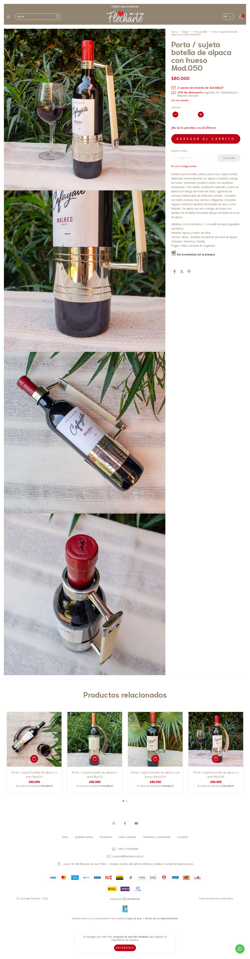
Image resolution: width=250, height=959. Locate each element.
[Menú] (9, 17)
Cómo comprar (127, 837)
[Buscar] (58, 17)
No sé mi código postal (183, 166)
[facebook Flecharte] (125, 823)
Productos (106, 837)
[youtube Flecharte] (136, 823)
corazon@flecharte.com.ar (128, 856)
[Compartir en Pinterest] (189, 271)
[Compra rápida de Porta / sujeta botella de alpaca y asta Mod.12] (95, 759)
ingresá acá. (134, 918)
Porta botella (200, 31)
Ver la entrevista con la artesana (195, 254)
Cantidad (175, 108)
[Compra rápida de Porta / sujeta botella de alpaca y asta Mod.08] (216, 759)
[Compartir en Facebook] (174, 271)
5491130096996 (128, 849)
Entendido (125, 947)
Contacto (182, 837)
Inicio (174, 31)
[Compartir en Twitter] (182, 271)
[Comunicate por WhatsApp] (239, 948)
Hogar (185, 31)
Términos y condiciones (157, 837)
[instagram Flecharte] (113, 823)
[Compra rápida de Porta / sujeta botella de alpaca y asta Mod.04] (34, 759)
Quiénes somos (84, 837)
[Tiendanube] (125, 899)
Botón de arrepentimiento (161, 918)
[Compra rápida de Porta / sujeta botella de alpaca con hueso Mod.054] (155, 759)
